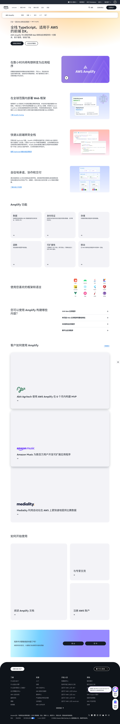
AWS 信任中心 (40, 688)
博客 (12, 701)
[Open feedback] (118, 362)
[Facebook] (92, 715)
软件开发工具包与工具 (68, 684)
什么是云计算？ (15, 684)
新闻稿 (13, 704)
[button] (23, 7)
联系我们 (90, 681)
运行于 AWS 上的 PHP (68, 698)
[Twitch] (100, 715)
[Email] (108, 715)
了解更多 (106, 346)
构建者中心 (64, 681)
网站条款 (18, 718)
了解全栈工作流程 (16, 187)
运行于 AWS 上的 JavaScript (70, 701)
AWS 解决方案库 (41, 691)
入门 (37, 681)
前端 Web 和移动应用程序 (22, 21)
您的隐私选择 (27, 718)
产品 (12, 21)
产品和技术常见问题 (42, 698)
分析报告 (39, 701)
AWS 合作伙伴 (40, 704)
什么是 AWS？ (15, 681)
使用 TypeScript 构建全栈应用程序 (21, 151)
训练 (37, 684)
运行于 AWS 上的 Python (69, 691)
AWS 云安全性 (15, 694)
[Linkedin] (94, 715)
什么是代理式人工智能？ (18, 688)
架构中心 (39, 694)
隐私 (12, 718)
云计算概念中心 (15, 691)
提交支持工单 (91, 684)
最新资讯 (13, 698)
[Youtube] (103, 715)
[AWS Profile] (115, 2)
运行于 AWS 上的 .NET (68, 688)
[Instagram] (97, 715)
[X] (89, 715)
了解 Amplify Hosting (17, 115)
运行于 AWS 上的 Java (68, 694)
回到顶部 (59, 708)
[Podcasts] (106, 715)
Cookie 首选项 (41, 718)
